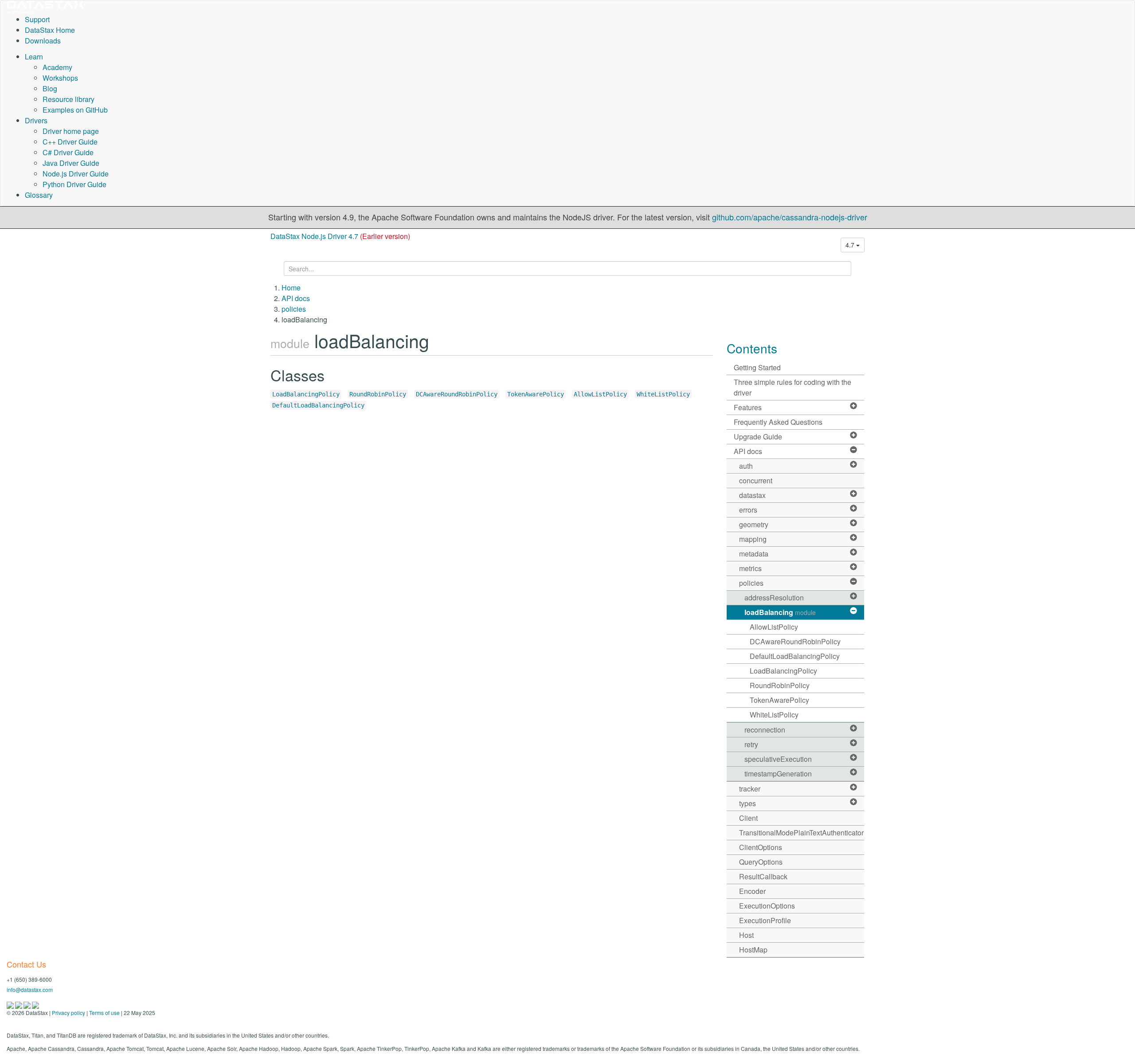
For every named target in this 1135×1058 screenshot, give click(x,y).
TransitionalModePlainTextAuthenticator (801, 832)
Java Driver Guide (71, 163)
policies (294, 309)
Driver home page (71, 131)
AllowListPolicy (600, 394)
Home (291, 287)
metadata (753, 554)
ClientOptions (760, 847)
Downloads (43, 40)
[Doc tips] (19, 1004)
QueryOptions (761, 862)
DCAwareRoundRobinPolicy (456, 394)
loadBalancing (780, 612)
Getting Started (757, 367)
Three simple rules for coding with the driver (792, 387)
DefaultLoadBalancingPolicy (318, 405)
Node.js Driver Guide (76, 173)
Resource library (68, 99)
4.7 (850, 244)
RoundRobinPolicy (377, 394)
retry (751, 744)
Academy (57, 67)
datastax (752, 495)
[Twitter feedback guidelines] (27, 1004)
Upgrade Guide (758, 436)
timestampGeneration (778, 773)
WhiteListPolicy (663, 394)
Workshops (60, 78)
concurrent (755, 480)
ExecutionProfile (765, 920)
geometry (753, 524)
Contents (752, 348)
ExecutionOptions (767, 906)
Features (748, 407)
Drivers (36, 120)
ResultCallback (763, 876)
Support (37, 19)
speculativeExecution (778, 759)
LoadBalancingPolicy (306, 394)
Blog (50, 88)
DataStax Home (50, 30)
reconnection (764, 730)
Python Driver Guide (74, 184)
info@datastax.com (30, 989)
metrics (750, 568)
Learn (34, 56)
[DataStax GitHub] (35, 1004)
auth (746, 466)
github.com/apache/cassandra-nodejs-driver (789, 217)
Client (748, 818)
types (747, 803)
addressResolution (774, 597)
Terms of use (104, 1012)
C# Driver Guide (68, 152)
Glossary (39, 195)
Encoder (752, 891)
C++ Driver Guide (70, 142)
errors (748, 510)
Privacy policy (68, 1012)
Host (746, 935)
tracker (749, 789)
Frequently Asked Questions (778, 422)
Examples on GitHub (75, 110)
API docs (296, 298)
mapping (753, 539)
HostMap (753, 949)
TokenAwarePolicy (535, 394)
